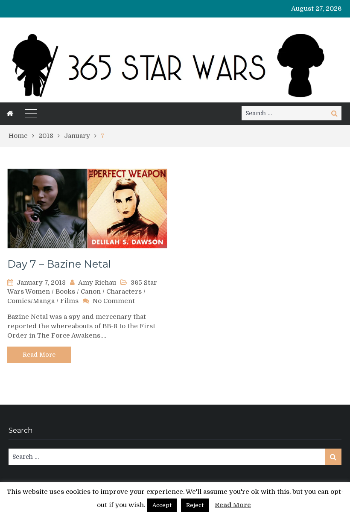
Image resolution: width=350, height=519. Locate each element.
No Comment (114, 301)
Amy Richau (97, 282)
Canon (91, 291)
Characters (124, 291)
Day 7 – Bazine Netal (59, 264)
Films (69, 301)
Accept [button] (162, 505)
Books (65, 291)
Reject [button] (195, 505)
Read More (39, 354)
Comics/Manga (31, 301)
